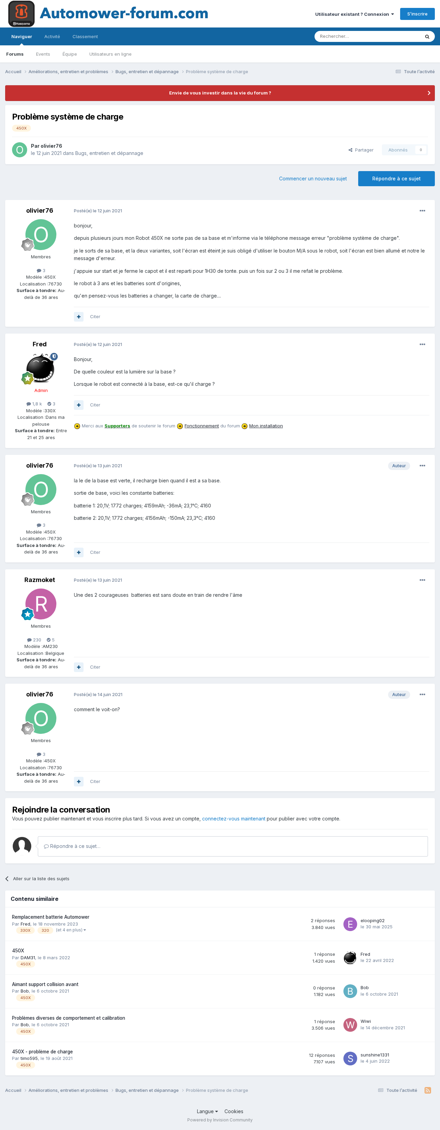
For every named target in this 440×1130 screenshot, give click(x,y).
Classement (85, 36)
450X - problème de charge (42, 1051)
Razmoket (39, 579)
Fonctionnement (202, 425)
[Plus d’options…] (422, 211)
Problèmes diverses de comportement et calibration (68, 1018)
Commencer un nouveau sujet (313, 178)
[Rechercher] (427, 36)
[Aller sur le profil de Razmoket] (40, 604)
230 (36, 639)
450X (18, 950)
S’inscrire (417, 13)
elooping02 (373, 920)
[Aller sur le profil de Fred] (40, 368)
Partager (363, 150)
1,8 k (36, 403)
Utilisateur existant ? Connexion (353, 14)
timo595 (29, 1058)
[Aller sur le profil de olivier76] (19, 149)
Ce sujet (402, 36)
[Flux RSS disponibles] (428, 1090)
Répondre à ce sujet (396, 178)
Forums (15, 54)
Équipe (70, 54)
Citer (95, 316)
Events (43, 54)
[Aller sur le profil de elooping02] (350, 924)
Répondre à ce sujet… (74, 846)
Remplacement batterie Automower (50, 917)
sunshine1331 (375, 1055)
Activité (52, 36)
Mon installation (266, 425)
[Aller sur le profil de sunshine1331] (350, 1058)
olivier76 (51, 146)
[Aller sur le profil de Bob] (350, 991)
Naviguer (21, 36)
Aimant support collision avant (45, 984)
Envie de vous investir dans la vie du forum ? (220, 93)
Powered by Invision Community (220, 1119)
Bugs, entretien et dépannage (109, 153)
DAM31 (28, 957)
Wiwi (366, 1021)
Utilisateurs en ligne (110, 54)
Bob (25, 991)
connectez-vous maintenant (233, 818)
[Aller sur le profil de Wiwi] (350, 1025)
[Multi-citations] (79, 317)
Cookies (233, 1111)
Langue (206, 1111)
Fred (40, 344)
